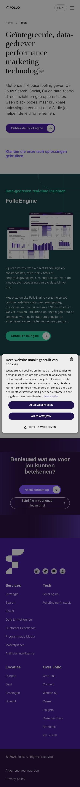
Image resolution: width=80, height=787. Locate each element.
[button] (40, 427)
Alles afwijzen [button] (41, 416)
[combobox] (71, 359)
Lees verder (51, 396)
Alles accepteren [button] (41, 405)
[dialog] (40, 393)
